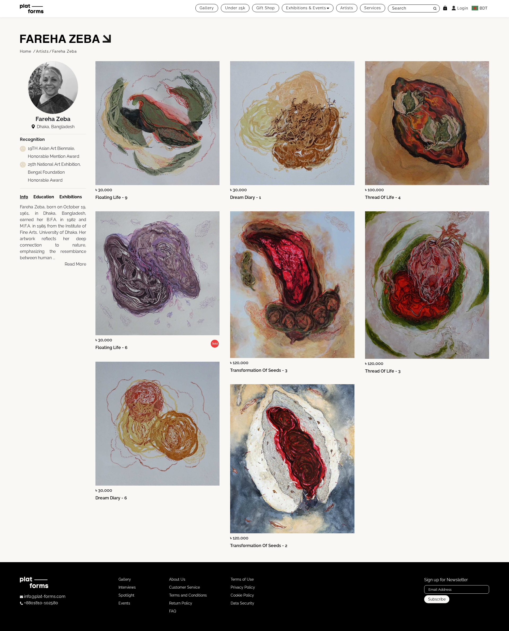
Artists (346, 8)
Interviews (127, 587)
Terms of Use (242, 579)
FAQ (172, 611)
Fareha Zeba (64, 51)
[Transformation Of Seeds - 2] (292, 458)
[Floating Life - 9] (157, 123)
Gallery (207, 8)
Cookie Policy (242, 595)
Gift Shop (265, 8)
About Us (177, 579)
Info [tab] (24, 196)
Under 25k (235, 8)
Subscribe (437, 599)
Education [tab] (43, 196)
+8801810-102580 (40, 602)
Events (124, 603)
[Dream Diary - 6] (157, 424)
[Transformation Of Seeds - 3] (292, 284)
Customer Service (184, 587)
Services (372, 8)
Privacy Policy (243, 587)
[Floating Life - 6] (157, 273)
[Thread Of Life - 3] (427, 285)
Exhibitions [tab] (70, 196)
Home (26, 51)
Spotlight (126, 595)
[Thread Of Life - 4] (427, 123)
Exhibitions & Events (306, 8)
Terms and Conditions (188, 595)
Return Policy (180, 603)
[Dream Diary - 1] (292, 123)
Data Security (242, 603)
